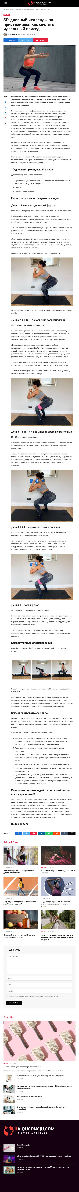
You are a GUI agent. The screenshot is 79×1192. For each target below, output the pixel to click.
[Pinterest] (5, 118)
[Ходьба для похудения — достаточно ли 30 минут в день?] (20, 886)
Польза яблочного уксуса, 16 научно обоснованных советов (19, 936)
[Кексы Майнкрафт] (9, 1148)
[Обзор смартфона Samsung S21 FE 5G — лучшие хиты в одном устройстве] (9, 1159)
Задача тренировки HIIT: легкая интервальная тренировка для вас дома (56, 904)
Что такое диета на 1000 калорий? (29, 1097)
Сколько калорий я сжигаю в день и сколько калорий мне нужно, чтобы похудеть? (57, 937)
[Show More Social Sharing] (50, 40)
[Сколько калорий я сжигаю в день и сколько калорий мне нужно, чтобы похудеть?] (58, 919)
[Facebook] (5, 102)
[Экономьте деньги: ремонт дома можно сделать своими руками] (9, 1078)
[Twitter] (5, 107)
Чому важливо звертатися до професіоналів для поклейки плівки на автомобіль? (41, 1108)
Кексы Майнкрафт (23, 1145)
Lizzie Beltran (13, 34)
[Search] (73, 3)
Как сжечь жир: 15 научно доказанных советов (58, 872)
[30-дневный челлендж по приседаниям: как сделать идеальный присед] (39, 68)
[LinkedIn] (5, 113)
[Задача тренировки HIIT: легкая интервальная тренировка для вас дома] (58, 886)
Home (5, 9)
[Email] (5, 123)
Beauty (5, 1064)
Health (6, 15)
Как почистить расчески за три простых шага (22, 1067)
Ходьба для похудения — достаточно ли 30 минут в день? (19, 903)
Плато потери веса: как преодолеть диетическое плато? (18, 872)
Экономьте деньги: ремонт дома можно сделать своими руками (40, 1076)
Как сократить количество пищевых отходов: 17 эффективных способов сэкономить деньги (43, 1168)
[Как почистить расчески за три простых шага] (39, 1041)
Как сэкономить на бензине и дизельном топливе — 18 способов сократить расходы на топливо (44, 1087)
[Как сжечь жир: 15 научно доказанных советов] (58, 855)
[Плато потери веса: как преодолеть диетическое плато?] (20, 855)
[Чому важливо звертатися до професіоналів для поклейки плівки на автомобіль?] (9, 1110)
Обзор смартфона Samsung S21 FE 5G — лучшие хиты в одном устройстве (44, 1156)
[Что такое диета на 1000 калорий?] (9, 1099)
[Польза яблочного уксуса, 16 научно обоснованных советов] (20, 919)
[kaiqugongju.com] (39, 3)
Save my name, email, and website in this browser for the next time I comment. (34, 996)
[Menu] (6, 3)
